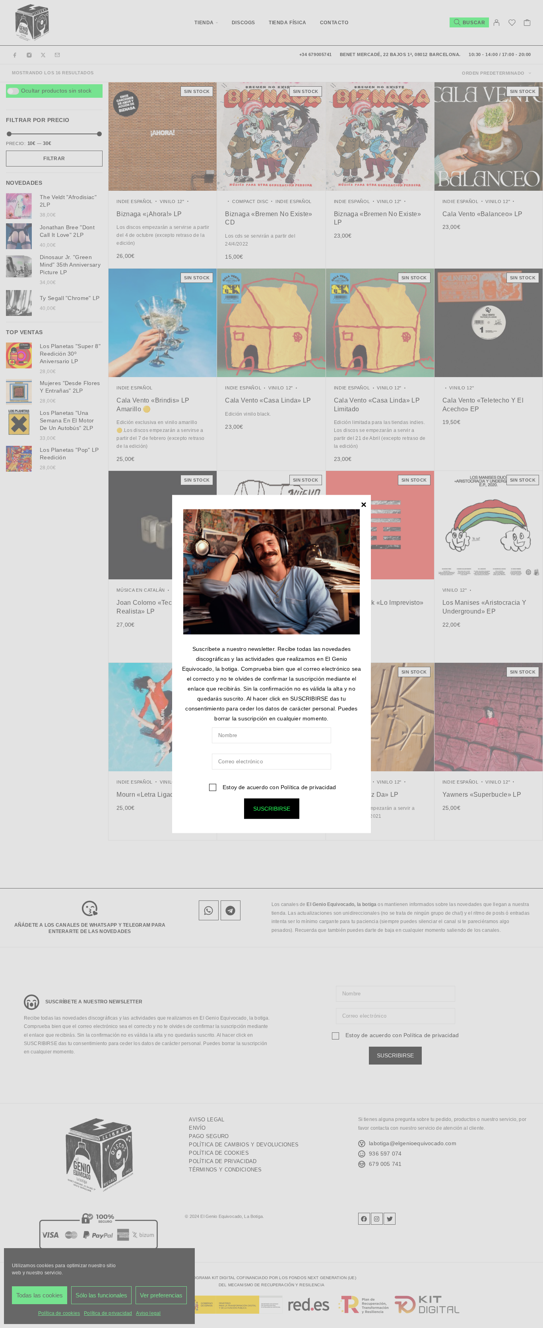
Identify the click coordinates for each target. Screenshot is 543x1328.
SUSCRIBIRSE (271, 808)
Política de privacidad (308, 787)
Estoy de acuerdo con (278, 787)
